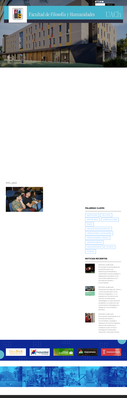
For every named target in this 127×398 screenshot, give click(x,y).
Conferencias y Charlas (110, 219)
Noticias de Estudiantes (94, 247)
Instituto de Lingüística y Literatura (98, 238)
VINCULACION (110, 247)
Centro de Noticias (92, 219)
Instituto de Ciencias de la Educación (98, 228)
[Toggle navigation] (8, 1)
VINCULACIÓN (90, 251)
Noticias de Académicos (94, 242)
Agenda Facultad (92, 215)
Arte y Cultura (106, 215)
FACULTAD (89, 224)
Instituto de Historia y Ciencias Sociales (99, 233)
